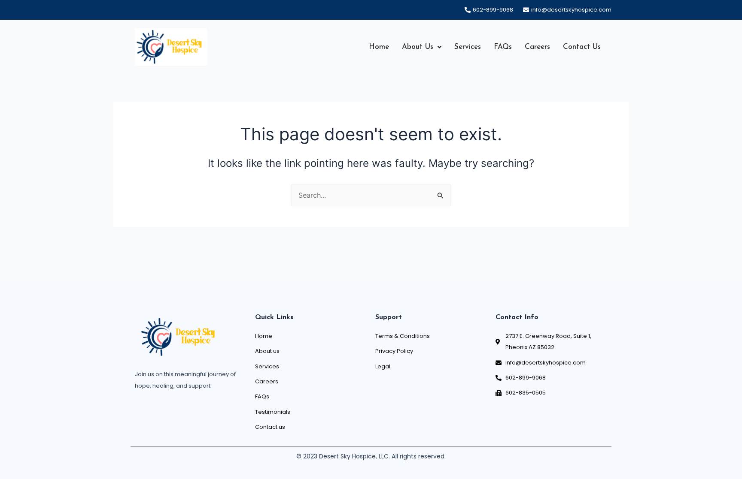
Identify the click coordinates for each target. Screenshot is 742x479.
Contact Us (582, 47)
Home (379, 47)
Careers (537, 47)
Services (467, 47)
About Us (417, 47)
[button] (421, 47)
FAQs (503, 47)
